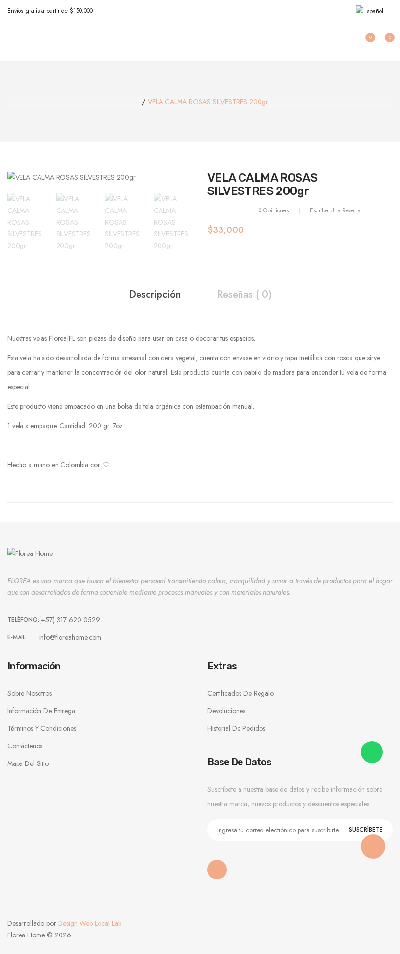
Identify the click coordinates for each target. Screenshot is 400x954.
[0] (362, 42)
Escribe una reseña (335, 210)
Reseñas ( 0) (244, 294)
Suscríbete (366, 829)
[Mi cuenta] (342, 42)
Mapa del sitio (28, 763)
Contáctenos (24, 746)
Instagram (217, 869)
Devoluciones (226, 711)
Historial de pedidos (236, 728)
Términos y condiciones (41, 728)
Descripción (155, 294)
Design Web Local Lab (89, 923)
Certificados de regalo (240, 693)
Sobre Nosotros (29, 693)
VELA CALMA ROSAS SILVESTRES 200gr (208, 102)
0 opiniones (274, 210)
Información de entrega (41, 711)
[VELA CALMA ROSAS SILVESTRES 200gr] (26, 221)
